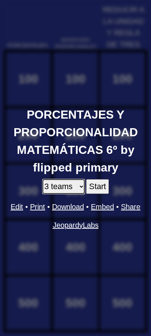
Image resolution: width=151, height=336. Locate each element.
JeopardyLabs (76, 225)
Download (68, 207)
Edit (17, 207)
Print (37, 207)
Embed (102, 207)
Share (130, 207)
